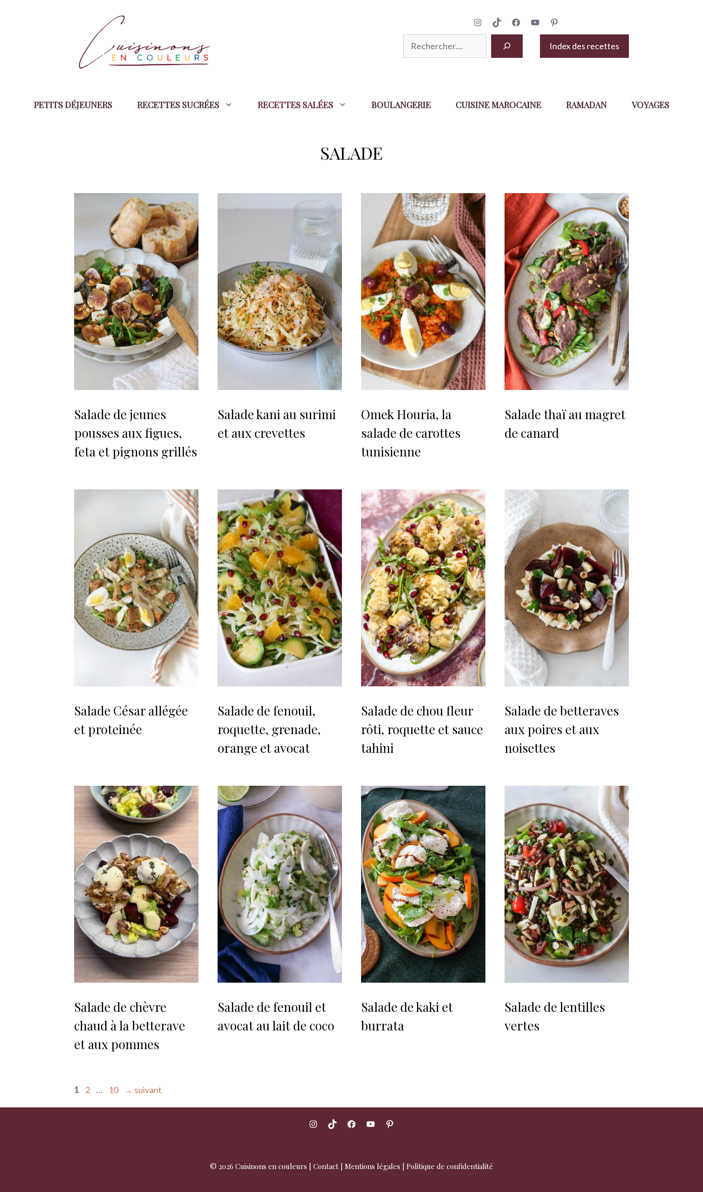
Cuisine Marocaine (498, 104)
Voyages (651, 104)
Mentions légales (372, 1166)
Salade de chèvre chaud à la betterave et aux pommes (129, 1025)
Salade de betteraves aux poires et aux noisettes (562, 729)
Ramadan (586, 104)
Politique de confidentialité (449, 1166)
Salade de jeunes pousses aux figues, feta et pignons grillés (135, 433)
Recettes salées (295, 104)
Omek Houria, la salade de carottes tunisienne (411, 433)
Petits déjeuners (73, 104)
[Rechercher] (507, 46)
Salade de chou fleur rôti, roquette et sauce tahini (422, 729)
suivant (143, 1089)
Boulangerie (401, 104)
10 (114, 1089)
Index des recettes (584, 46)
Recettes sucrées (178, 104)
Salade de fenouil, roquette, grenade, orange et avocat (269, 729)
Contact (326, 1166)
